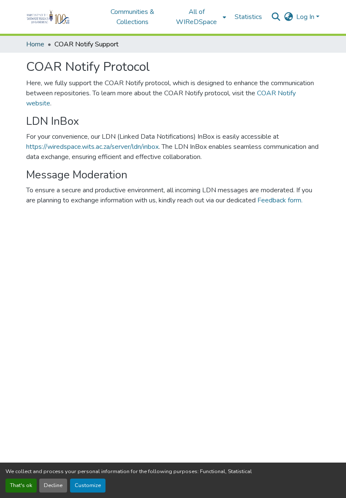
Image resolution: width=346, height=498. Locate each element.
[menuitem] (199, 17)
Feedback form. (280, 200)
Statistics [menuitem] (248, 17)
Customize (88, 485)
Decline (53, 485)
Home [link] (35, 44)
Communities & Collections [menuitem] (132, 17)
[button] (59, 16)
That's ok (21, 485)
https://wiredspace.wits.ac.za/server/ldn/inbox (92, 146)
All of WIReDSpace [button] (196, 17)
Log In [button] (306, 17)
